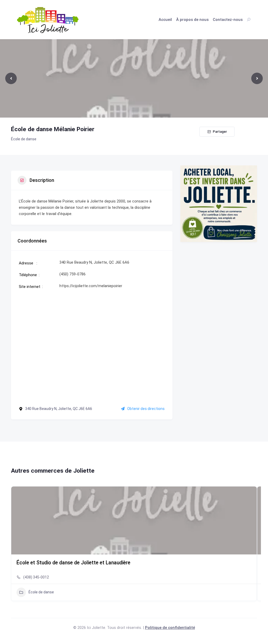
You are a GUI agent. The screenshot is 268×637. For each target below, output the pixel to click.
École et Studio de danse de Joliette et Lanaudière (73, 563)
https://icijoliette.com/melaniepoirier (90, 285)
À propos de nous (192, 19)
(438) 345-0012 (36, 577)
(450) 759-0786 (72, 274)
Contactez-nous (228, 19)
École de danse (23, 139)
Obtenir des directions (146, 409)
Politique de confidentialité (170, 627)
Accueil (165, 19)
